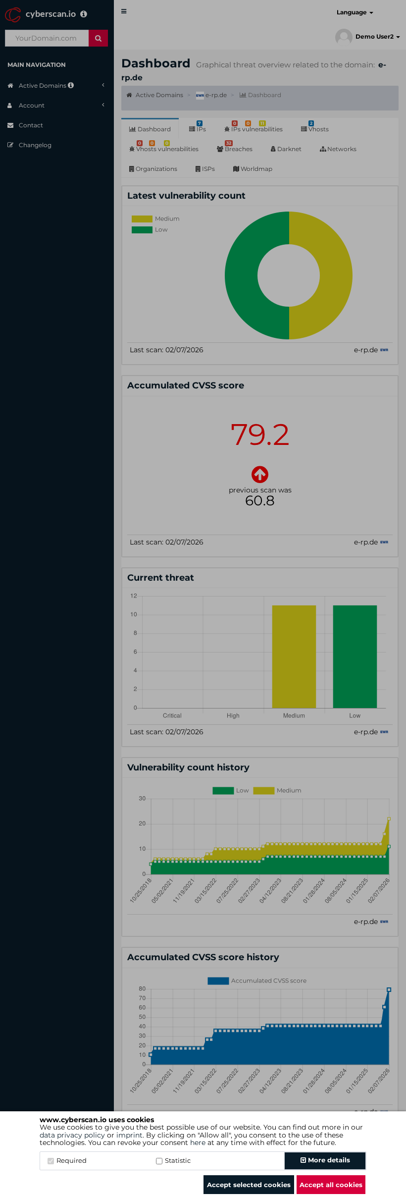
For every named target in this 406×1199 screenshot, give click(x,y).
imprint (129, 1135)
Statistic (178, 1160)
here (197, 1142)
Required (71, 1160)
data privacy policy (72, 1135)
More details (328, 1160)
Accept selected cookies (249, 1185)
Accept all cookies (331, 1185)
